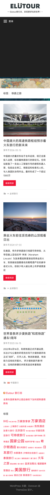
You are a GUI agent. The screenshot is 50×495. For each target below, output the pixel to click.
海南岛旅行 (25, 458)
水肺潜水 (18, 452)
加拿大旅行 (8, 430)
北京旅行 (20, 430)
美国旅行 (22, 469)
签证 (12, 471)
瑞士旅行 (21, 464)
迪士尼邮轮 (9, 475)
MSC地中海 (13, 422)
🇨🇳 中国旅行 (13, 382)
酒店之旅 (18, 475)
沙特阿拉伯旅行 (30, 453)
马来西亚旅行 (37, 475)
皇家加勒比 (31, 463)
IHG (5, 421)
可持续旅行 (18, 435)
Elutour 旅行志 (14, 393)
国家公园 (17, 440)
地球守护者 (30, 441)
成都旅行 (31, 448)
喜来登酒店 (30, 436)
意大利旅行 (22, 447)
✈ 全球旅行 (12, 193)
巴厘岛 (37, 442)
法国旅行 (41, 453)
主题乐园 (22, 426)
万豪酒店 (38, 420)
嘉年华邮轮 (38, 435)
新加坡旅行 (38, 448)
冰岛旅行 (30, 426)
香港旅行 (27, 475)
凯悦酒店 (39, 426)
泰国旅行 (8, 458)
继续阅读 (9, 183)
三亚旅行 (6, 427)
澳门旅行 (33, 458)
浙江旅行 (18, 458)
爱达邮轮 (13, 464)
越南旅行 (34, 470)
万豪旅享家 (23, 421)
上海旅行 (14, 426)
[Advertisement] (25, 52)
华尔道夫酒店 (30, 431)
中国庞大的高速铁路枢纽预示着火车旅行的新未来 (24, 143)
